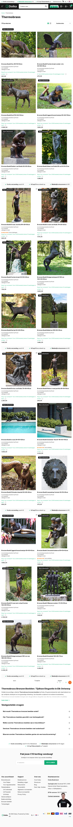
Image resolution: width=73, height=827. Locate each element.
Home (3, 13)
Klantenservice (57, 1)
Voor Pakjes (6, 782)
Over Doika (37, 780)
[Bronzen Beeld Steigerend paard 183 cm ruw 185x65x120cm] (18, 637)
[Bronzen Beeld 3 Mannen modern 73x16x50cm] (54, 584)
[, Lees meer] (61, 6)
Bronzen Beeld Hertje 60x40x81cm (12, 330)
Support (21, 777)
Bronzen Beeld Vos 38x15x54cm (11, 64)
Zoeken (45, 6)
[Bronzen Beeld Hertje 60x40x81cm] (18, 311)
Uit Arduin (6, 794)
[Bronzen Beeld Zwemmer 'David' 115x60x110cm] (54, 420)
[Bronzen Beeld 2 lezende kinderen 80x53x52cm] (54, 531)
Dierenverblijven (6, 797)
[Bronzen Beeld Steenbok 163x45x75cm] (54, 637)
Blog (35, 784)
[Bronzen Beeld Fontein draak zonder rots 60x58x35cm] (54, 44)
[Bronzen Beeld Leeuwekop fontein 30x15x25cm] (54, 473)
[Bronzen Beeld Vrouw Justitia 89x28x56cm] (18, 205)
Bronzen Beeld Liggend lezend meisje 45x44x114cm (53, 115)
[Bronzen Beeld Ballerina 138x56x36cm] (54, 311)
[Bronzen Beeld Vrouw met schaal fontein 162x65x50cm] (18, 584)
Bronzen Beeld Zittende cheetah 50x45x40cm (16, 492)
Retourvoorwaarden (24, 792)
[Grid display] (48, 23)
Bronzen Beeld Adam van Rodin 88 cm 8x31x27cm (53, 166)
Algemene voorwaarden (25, 789)
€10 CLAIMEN (50, 762)
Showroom (37, 782)
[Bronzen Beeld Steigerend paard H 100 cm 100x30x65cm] (54, 258)
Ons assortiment (7, 777)
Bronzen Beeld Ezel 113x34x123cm (12, 115)
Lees (4, 700)
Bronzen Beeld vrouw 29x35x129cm (13, 439)
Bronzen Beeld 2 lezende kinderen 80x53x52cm (52, 550)
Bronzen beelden (6, 801)
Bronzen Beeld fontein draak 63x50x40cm (15, 277)
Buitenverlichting (6, 799)
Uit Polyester (7, 792)
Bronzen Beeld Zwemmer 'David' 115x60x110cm (52, 439)
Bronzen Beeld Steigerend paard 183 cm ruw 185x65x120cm (15, 657)
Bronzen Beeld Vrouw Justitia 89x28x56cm (15, 224)
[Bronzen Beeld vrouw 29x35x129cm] (18, 420)
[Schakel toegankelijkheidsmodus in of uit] (63, 1)
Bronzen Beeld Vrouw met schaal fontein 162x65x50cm (14, 604)
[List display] (50, 23)
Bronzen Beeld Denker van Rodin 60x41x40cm (16, 166)
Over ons (37, 777)
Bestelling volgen (23, 782)
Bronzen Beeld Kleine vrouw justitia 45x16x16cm (53, 388)
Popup (6, 74)
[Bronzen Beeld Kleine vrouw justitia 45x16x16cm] (54, 369)
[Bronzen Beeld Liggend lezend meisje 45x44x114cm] (54, 96)
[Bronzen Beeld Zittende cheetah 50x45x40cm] (18, 473)
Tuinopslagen (5, 804)
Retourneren (21, 784)
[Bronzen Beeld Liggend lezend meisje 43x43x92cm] (18, 531)
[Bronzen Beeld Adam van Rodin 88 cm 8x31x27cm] (54, 147)
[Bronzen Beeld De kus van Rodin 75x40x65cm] (18, 369)
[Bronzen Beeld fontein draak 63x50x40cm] (18, 258)
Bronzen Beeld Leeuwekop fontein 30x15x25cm (52, 492)
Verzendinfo (21, 787)
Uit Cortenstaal (7, 789)
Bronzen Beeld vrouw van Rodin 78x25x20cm (51, 224)
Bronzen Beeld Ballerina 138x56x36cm (49, 330)
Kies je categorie (2, 6)
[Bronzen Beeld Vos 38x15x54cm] (18, 44)
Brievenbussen (5, 780)
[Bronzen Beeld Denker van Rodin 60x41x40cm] (18, 147)
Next (70, 682)
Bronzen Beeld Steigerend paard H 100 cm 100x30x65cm (50, 278)
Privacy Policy (22, 794)
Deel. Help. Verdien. (40, 787)
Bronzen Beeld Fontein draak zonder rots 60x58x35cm (50, 65)
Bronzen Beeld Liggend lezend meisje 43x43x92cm (17, 550)
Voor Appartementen (9, 784)
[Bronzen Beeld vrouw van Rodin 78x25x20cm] (54, 205)
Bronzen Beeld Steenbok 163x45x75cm (50, 656)
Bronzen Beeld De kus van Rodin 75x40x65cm (16, 388)
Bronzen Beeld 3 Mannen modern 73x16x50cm (52, 603)
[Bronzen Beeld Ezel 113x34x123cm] (18, 96)
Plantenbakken (5, 787)
